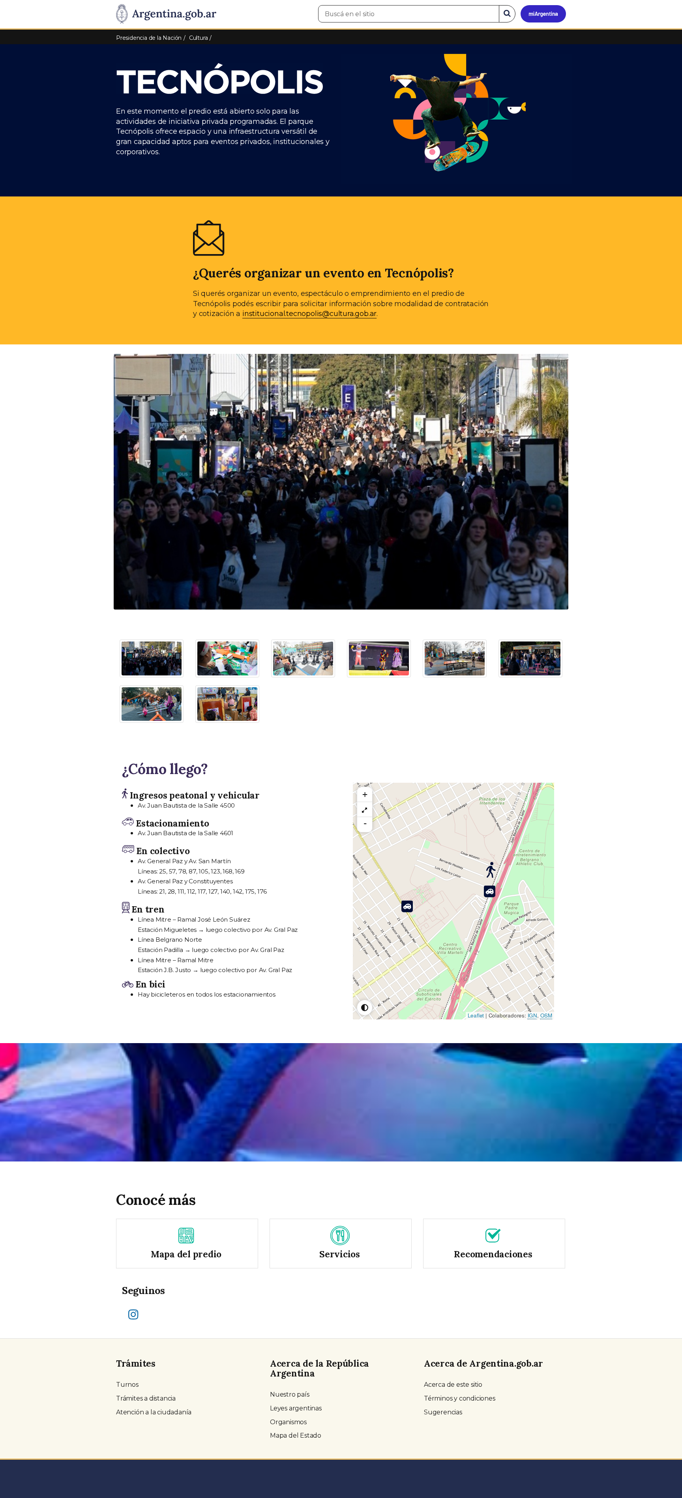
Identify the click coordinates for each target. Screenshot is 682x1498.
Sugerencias (443, 1412)
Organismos (288, 1422)
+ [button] (364, 794)
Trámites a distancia (146, 1398)
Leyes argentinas (296, 1408)
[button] (148, 440)
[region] (365, 809)
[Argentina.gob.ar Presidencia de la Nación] (166, 14)
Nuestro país (289, 1394)
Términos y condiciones (459, 1398)
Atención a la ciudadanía (153, 1412)
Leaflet (476, 1015)
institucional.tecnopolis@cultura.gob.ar (309, 313)
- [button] (365, 823)
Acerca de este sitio (453, 1384)
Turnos (127, 1384)
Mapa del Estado (295, 1435)
